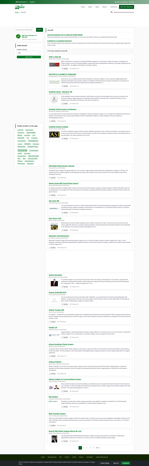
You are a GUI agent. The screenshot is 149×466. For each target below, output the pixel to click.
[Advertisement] (74, 20)
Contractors (33, 140)
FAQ (60, 457)
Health (20, 153)
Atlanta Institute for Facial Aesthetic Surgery (65, 379)
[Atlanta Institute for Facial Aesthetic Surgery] (55, 387)
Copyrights (89, 457)
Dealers (27, 144)
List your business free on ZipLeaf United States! (65, 35)
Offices (20, 161)
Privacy (81, 457)
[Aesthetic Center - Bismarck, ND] (55, 100)
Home (83, 7)
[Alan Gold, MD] (55, 209)
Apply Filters (29, 57)
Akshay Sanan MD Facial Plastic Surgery (63, 183)
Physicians (21, 163)
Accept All (126, 463)
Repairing (30, 163)
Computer (34, 138)
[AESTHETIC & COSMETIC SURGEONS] (55, 82)
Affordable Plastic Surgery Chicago (61, 166)
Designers (36, 144)
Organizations (29, 161)
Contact (67, 457)
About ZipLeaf (52, 457)
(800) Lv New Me (55, 57)
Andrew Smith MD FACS (57, 292)
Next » (98, 448)
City (28, 138)
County (20, 144)
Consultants (22, 141)
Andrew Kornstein (55, 275)
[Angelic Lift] (55, 335)
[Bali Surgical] (55, 404)
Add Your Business (126, 7)
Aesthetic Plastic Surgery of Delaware (62, 109)
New (24, 158)
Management (22, 156)
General (22, 150)
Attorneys (21, 133)
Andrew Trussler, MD (56, 310)
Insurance (27, 153)
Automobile (30, 133)
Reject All (116, 463)
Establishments (33, 146)
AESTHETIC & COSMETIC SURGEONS (62, 74)
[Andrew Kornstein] (55, 283)
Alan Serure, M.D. (55, 218)
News (97, 7)
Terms (74, 457)
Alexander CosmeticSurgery (59, 236)
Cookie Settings (104, 463)
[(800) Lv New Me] (55, 65)
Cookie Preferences (102, 457)
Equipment (21, 146)
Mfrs (19, 158)
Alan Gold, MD (54, 201)
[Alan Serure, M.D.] (55, 226)
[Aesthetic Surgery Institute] (55, 135)
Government (33, 150)
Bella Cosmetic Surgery (57, 414)
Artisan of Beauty (55, 362)
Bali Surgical (53, 397)
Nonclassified (32, 158)
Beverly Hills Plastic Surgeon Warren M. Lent (65, 431)
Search (104, 7)
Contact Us (113, 7)
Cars (33, 135)
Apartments (29, 130)
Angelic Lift (53, 327)
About (90, 7)
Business (27, 135)
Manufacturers (33, 156)
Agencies (20, 130)
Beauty (20, 135)
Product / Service (22, 49)
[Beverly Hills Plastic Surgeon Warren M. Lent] (55, 439)
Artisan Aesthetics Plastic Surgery (61, 344)
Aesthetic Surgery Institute (58, 127)
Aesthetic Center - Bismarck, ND (60, 92)
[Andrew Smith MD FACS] (55, 300)
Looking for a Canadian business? (59, 41)
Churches (21, 138)
